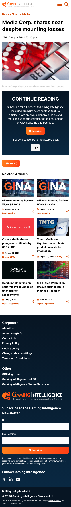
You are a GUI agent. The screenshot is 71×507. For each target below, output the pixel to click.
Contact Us (9, 338)
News (5, 14)
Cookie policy (10, 348)
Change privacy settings (17, 353)
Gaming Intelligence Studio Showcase (25, 384)
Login (35, 147)
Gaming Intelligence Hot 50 (19, 379)
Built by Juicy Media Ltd (16, 491)
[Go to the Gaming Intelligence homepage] (18, 4)
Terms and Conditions (16, 358)
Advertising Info (12, 333)
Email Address (9, 434)
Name (5, 420)
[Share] (33, 211)
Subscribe (35, 131)
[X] (4, 479)
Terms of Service (9, 503)
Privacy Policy (11, 343)
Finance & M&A (21, 14)
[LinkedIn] (11, 479)
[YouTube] (18, 479)
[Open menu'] (59, 4)
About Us (8, 328)
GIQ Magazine (11, 374)
